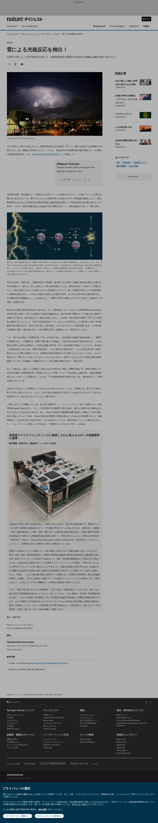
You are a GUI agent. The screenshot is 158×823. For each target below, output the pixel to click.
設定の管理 (42, 809)
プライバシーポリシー (80, 804)
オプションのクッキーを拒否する (49, 816)
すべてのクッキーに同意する (17, 816)
